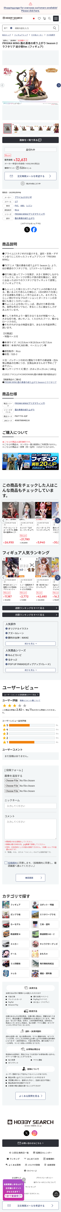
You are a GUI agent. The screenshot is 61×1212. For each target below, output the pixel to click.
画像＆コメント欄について (30, 700)
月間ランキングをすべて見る (29, 614)
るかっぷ (12, 659)
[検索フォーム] (49, 18)
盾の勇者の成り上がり (25, 218)
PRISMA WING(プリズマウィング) (30, 403)
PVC (16, 205)
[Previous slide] (2, 85)
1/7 (16, 201)
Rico (17, 209)
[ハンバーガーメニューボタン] (56, 18)
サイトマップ (30, 1187)
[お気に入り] (39, 18)
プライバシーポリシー (44, 1178)
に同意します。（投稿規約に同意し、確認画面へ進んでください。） (32, 864)
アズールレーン (16, 633)
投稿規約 (12, 862)
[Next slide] (59, 85)
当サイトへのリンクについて (45, 1182)
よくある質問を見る (29, 1096)
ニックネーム (12, 800)
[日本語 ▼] (33, 18)
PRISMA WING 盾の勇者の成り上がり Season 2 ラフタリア (30, 382)
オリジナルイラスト (18, 628)
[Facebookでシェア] (34, 229)
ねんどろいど (15, 655)
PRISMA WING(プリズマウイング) (30, 213)
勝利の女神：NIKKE (18, 637)
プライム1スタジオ (23, 197)
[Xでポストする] (27, 229)
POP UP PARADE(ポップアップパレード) (29, 664)
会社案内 (15, 1178)
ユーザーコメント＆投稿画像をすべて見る (20, 694)
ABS (22, 205)
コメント (10, 816)
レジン (29, 205)
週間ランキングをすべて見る (29, 608)
